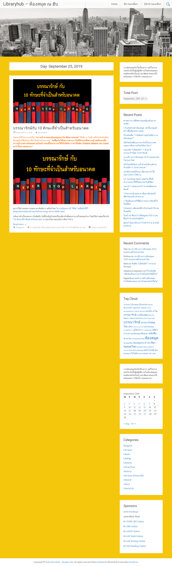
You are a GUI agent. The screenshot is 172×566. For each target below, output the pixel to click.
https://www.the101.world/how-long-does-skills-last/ (39, 211)
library (150, 305)
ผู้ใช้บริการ (138, 330)
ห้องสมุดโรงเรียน (142, 347)
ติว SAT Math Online (133, 536)
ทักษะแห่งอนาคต (47, 227)
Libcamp (134, 304)
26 (140, 414)
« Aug (126, 423)
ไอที (149, 353)
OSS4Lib (128, 480)
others (127, 484)
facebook (127, 305)
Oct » (133, 423)
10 (130, 407)
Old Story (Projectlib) (134, 475)
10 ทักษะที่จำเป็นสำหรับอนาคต (27, 219)
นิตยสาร (127, 318)
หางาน (127, 338)
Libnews (128, 463)
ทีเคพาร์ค (151, 315)
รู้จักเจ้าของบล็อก (152, 4)
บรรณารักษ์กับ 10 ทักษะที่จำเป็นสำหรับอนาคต (51, 128)
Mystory (128, 471)
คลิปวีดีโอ (148, 311)
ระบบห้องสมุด (147, 330)
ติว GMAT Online (132, 531)
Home (114, 4)
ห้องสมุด (151, 338)
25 (135, 414)
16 (125, 410)
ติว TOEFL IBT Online (134, 521)
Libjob (127, 454)
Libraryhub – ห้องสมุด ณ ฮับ (30, 4)
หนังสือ (153, 333)
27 (145, 414)
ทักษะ (38, 227)
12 (140, 407)
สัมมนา (144, 333)
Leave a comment (99, 227)
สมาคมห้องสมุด (134, 333)
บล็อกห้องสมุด (149, 327)
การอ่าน (136, 311)
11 (135, 407)
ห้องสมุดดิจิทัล (128, 343)
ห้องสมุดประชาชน (141, 342)
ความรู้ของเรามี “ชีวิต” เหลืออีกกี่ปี (72, 208)
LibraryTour (129, 467)
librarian (143, 304)
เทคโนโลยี (149, 350)
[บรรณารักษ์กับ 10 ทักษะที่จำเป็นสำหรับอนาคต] (52, 122)
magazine (136, 308)
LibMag (127, 458)
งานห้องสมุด (142, 315)
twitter (149, 308)
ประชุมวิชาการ (128, 330)
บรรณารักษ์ (59, 227)
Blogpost (20, 227)
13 (145, 407)
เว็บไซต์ (133, 353)
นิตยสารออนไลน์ (136, 318)
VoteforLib (129, 488)
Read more (19, 224)
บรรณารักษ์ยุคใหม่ (72, 227)
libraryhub (42, 132)
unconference (128, 311)
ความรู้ (33, 227)
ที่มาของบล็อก (131, 4)
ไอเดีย (154, 353)
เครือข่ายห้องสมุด (137, 350)
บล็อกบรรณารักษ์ (138, 327)
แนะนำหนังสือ (143, 353)
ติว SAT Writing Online (134, 541)
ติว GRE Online (131, 526)
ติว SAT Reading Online (135, 546)
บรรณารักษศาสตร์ (149, 318)
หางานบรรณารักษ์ (137, 339)
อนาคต (82, 227)
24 (130, 414)
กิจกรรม (142, 311)
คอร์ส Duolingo (131, 511)
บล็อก (130, 326)
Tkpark (143, 308)
